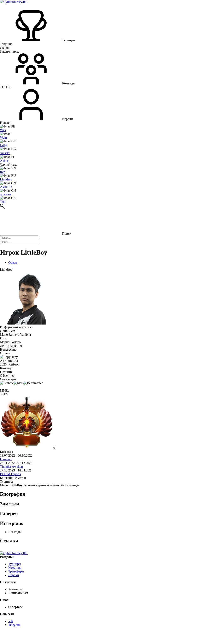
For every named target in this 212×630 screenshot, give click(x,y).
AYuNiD (6, 187)
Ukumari (6, 459)
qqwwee (5, 194)
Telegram (14, 624)
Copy (3, 145)
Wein (3, 137)
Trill (2, 201)
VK (10, 621)
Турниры (14, 564)
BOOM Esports (10, 474)
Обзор (12, 262)
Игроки (13, 575)
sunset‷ (5, 153)
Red (2, 172)
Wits (3, 130)
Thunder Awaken (11, 466)
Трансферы (16, 571)
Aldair (4, 160)
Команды (14, 567)
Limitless (6, 179)
